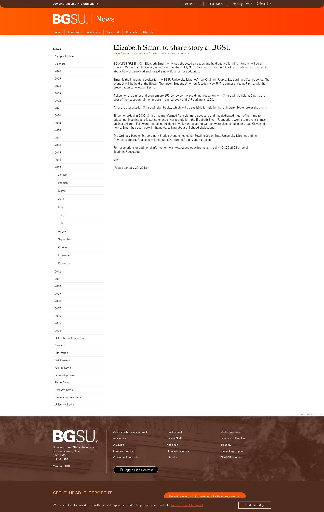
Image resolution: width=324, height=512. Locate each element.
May (60, 207)
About (58, 32)
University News (64, 404)
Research (131, 32)
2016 (58, 145)
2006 (58, 316)
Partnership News (65, 375)
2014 (58, 159)
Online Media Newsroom (69, 338)
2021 (58, 108)
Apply (238, 4)
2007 (58, 308)
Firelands (172, 444)
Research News (64, 389)
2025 (58, 78)
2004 (58, 330)
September (64, 239)
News (126, 53)
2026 (58, 71)
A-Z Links (119, 444)
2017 (58, 137)
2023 (58, 93)
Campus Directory (124, 451)
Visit (250, 4)
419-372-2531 (61, 459)
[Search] (268, 4)
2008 (58, 301)
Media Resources (231, 432)
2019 (58, 123)
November (64, 255)
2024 (58, 86)
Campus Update (64, 56)
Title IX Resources (231, 457)
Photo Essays (62, 382)
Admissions (75, 32)
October (63, 247)
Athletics (148, 32)
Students (226, 444)
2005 (58, 323)
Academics (93, 32)
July (60, 223)
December (64, 263)
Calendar (60, 63)
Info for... (189, 4)
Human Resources (178, 451)
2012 (58, 271)
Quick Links (214, 4)
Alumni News (63, 367)
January (143, 53)
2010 (58, 286)
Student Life (113, 32)
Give (261, 4)
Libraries (172, 457)
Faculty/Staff (174, 438)
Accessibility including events (130, 432)
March (62, 190)
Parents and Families (233, 438)
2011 (58, 279)
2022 (58, 100)
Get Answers (62, 360)
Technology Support (233, 451)
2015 (58, 152)
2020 (58, 115)
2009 (58, 293)
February (63, 182)
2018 (58, 130)
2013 (134, 53)
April (61, 199)
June (61, 215)
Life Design (61, 352)
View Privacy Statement (187, 505)
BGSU (117, 53)
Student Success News (68, 397)
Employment (174, 432)
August (62, 231)
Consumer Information (126, 457)
